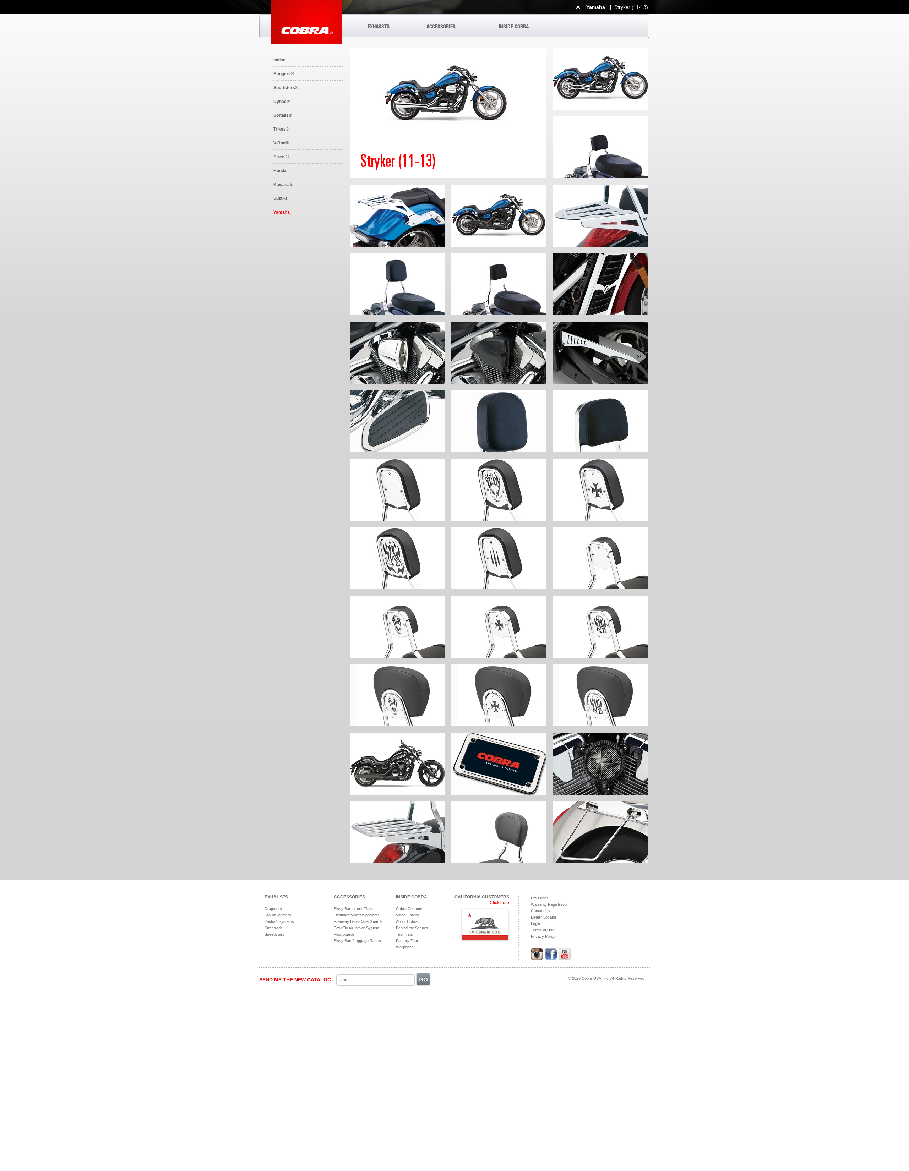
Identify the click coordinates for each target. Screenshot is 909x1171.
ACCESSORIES (441, 26)
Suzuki (280, 198)
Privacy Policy (543, 936)
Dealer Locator (543, 917)
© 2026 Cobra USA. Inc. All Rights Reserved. (607, 978)
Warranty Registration (549, 904)
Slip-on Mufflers (278, 915)
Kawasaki (283, 184)
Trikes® (281, 129)
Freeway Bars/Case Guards (358, 921)
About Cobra (407, 921)
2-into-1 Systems (279, 921)
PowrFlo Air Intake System (356, 928)
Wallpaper (404, 947)
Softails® (282, 115)
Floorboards (344, 934)
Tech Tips (404, 934)
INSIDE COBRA (514, 26)
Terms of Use (542, 930)
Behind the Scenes (412, 928)
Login (535, 923)
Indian (279, 60)
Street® (281, 156)
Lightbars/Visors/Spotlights (357, 915)
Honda (280, 170)
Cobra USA (306, 22)
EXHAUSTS (379, 26)
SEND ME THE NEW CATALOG (295, 980)
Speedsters (274, 934)
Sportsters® (285, 87)
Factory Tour (407, 941)
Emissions (540, 898)
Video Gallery (407, 915)
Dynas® (281, 101)
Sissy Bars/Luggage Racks (357, 941)
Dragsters (273, 909)
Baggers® (283, 73)
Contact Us (540, 911)
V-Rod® (281, 143)
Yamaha (281, 212)
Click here (499, 902)
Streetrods (274, 928)
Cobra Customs (409, 909)
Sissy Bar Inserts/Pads (354, 909)
